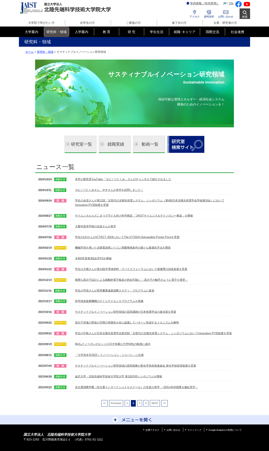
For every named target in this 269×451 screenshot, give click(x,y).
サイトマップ (194, 430)
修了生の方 (179, 22)
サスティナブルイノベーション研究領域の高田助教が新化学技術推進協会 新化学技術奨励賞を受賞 (135, 365)
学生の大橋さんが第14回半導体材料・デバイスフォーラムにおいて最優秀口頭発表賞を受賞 (131, 269)
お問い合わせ (225, 16)
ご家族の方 (133, 22)
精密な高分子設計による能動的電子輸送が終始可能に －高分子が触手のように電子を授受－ (131, 279)
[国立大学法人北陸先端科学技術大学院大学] (66, 8)
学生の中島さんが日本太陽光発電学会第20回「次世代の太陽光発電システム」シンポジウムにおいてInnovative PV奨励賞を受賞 (153, 333)
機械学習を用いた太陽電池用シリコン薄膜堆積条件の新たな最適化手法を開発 (123, 247)
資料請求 (209, 16)
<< (104, 403)
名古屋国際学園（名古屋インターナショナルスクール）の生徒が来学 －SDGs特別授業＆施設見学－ (136, 387)
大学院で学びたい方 (41, 22)
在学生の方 (87, 22)
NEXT (155, 403)
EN (231, 3)
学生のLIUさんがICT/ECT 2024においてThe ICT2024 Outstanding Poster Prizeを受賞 (127, 237)
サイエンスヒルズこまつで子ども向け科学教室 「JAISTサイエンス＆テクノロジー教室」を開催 (134, 215)
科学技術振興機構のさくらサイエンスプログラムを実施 (109, 301)
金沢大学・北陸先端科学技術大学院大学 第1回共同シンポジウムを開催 (118, 376)
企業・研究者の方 (225, 22)
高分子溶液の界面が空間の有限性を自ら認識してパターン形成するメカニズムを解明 (127, 322)
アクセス (195, 16)
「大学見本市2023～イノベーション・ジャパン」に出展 (109, 355)
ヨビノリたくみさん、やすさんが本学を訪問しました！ (109, 190)
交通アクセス (152, 430)
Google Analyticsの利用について (225, 430)
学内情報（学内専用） (204, 3)
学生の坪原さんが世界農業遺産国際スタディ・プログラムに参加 (114, 290)
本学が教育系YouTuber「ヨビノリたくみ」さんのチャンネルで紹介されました (123, 179)
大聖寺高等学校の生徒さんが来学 (95, 226)
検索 (245, 16)
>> (164, 403)
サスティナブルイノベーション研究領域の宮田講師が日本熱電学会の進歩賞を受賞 (125, 311)
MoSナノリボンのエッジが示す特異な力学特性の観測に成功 (112, 344)
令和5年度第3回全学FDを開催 (93, 258)
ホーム (29, 51)
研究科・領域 (45, 51)
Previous (116, 403)
